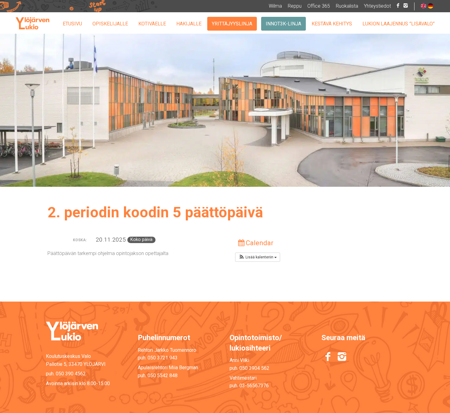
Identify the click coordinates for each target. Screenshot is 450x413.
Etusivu (72, 24)
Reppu (295, 6)
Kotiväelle (152, 24)
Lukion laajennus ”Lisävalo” (398, 24)
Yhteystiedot (377, 6)
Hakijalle (188, 24)
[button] (257, 257)
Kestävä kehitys (332, 24)
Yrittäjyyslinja (232, 24)
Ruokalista (347, 6)
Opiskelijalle (110, 24)
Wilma (275, 6)
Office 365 (318, 6)
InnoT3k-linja (283, 24)
